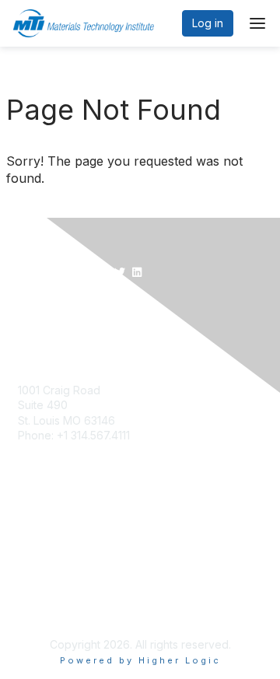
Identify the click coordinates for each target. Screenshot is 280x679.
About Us (41, 537)
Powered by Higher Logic (140, 660)
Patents (37, 568)
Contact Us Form (60, 374)
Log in (207, 23)
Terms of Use (52, 553)
